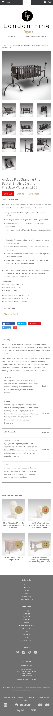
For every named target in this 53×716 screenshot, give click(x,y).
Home (4, 45)
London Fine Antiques (24, 698)
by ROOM (26, 617)
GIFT (26, 632)
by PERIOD (26, 614)
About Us (26, 588)
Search (26, 585)
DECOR (26, 623)
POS (34, 698)
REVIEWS (26, 638)
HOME (26, 611)
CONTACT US (26, 641)
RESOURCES (27, 635)
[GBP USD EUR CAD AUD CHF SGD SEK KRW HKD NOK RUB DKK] (27, 2)
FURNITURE (26, 620)
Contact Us (26, 594)
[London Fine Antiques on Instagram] (35, 653)
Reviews (26, 591)
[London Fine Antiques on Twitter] (17, 653)
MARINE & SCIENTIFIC (26, 626)
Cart (49, 2)
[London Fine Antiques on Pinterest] (29, 653)
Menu (7, 2)
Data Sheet (34, 194)
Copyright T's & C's (26, 600)
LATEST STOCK (26, 629)
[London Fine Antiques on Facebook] (23, 653)
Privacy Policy (26, 597)
